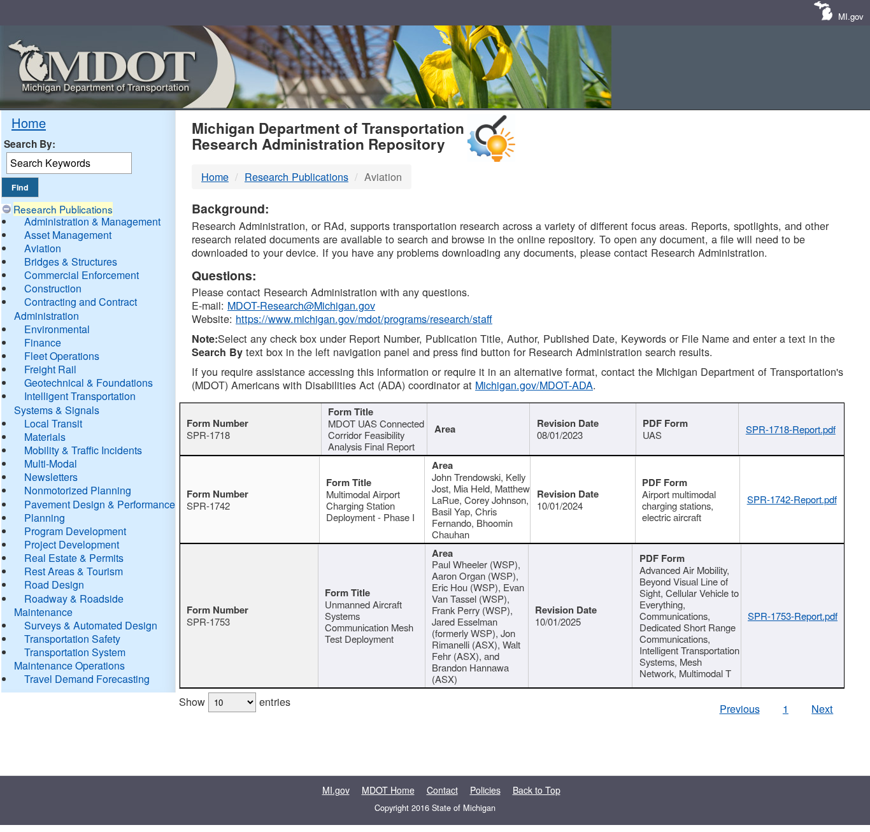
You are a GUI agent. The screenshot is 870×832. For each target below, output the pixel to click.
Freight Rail (50, 369)
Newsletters (51, 477)
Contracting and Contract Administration (75, 308)
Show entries (234, 701)
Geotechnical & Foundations (88, 382)
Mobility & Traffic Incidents (83, 450)
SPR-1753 (208, 621)
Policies (485, 790)
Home (28, 122)
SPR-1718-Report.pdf (791, 429)
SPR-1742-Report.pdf (792, 499)
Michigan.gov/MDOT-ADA (534, 384)
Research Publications (63, 209)
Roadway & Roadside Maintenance (69, 605)
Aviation (42, 248)
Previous (740, 708)
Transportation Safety (72, 638)
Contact (442, 790)
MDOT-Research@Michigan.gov (301, 305)
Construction (53, 288)
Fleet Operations (61, 355)
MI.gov (851, 16)
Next (822, 708)
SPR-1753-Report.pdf (793, 615)
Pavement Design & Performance (99, 504)
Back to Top (536, 790)
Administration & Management (92, 221)
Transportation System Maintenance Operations (69, 659)
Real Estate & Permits (74, 557)
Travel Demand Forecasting (87, 678)
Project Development (71, 544)
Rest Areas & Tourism (73, 571)
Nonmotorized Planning (77, 490)
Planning (44, 517)
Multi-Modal (50, 463)
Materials (45, 436)
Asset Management (67, 234)
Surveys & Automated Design (90, 625)
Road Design (54, 584)
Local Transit (53, 423)
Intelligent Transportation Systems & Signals (75, 403)
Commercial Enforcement (81, 275)
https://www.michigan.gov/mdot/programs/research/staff (364, 318)
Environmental (57, 329)
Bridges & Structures (70, 261)
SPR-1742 (208, 505)
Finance (42, 342)
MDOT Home (388, 790)
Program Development (75, 531)
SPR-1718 (208, 434)
